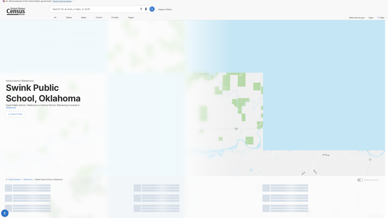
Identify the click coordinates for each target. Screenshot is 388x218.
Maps (83, 17)
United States (14, 179)
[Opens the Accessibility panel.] (4, 213)
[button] (141, 9)
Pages (131, 17)
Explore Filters (165, 9)
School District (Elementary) (20, 81)
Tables (69, 17)
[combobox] (102, 9)
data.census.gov (357, 17)
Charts (99, 17)
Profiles (115, 17)
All (55, 17)
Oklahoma (27, 179)
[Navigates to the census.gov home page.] (13, 14)
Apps (371, 17)
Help (382, 17)
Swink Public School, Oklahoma (48, 179)
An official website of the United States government (29, 1)
